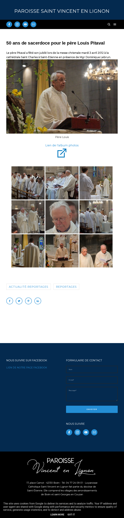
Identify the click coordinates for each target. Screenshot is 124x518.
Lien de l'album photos (62, 145)
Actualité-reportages (28, 286)
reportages (66, 286)
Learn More (57, 514)
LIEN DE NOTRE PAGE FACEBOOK (26, 367)
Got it (71, 514)
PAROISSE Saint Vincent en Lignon (61, 11)
